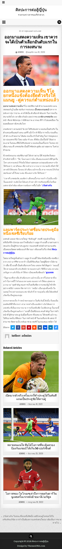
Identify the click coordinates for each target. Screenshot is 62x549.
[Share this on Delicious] (56, 327)
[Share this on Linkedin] (50, 327)
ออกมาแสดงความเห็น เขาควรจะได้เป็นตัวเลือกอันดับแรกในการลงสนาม (31, 41)
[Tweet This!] (12, 327)
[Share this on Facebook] (18, 327)
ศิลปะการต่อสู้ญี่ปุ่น (31, 9)
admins (21, 52)
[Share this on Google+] (23, 327)
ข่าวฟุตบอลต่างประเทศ (31, 31)
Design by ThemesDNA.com (31, 546)
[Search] (59, 22)
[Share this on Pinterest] (29, 327)
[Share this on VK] (40, 327)
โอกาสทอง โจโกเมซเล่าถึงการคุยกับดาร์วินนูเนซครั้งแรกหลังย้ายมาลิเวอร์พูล (31, 495)
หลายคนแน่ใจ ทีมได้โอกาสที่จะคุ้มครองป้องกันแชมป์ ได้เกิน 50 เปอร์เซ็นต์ (31, 446)
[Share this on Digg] (45, 327)
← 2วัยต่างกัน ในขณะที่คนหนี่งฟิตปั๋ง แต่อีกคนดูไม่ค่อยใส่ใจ (27, 516)
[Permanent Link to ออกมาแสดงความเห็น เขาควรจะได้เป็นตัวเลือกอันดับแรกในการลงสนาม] (31, 70)
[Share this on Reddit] (34, 327)
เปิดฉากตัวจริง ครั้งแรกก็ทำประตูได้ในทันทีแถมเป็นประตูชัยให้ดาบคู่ (31, 397)
